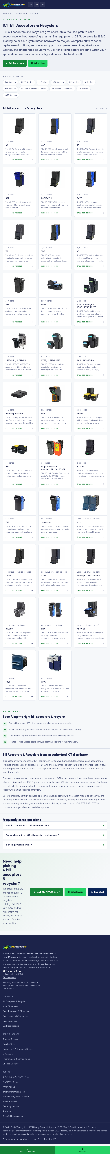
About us (7, 1111)
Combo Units (9, 1044)
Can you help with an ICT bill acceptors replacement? (32, 835)
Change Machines (11, 1063)
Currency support (11, 1106)
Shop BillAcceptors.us (13, 1116)
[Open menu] (42, 4)
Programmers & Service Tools (16, 1058)
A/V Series (10, 82)
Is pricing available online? (19, 844)
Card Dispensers (10, 1021)
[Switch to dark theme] (30, 4)
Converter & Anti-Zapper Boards (18, 1049)
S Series (89, 82)
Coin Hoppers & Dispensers (15, 1016)
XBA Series (10, 88)
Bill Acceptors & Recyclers (14, 1001)
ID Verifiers (8, 1054)
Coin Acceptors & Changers (16, 1011)
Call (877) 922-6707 (48, 891)
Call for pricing (16, 63)
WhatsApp (39, 63)
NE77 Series (27, 82)
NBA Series (58, 82)
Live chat (99, 891)
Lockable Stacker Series (33, 88)
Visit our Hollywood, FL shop (16, 1096)
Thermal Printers (10, 1039)
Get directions (9, 977)
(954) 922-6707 (10, 1082)
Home (5, 13)
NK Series (74, 82)
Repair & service (10, 1101)
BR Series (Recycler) (62, 88)
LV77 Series (11, 95)
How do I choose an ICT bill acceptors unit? (27, 825)
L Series (43, 82)
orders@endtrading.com (14, 1091)
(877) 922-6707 (16, 1077)
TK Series (83, 88)
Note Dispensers (10, 1006)
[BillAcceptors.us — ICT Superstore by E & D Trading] (14, 4)
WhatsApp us (9, 1086)
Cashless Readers (11, 1025)
